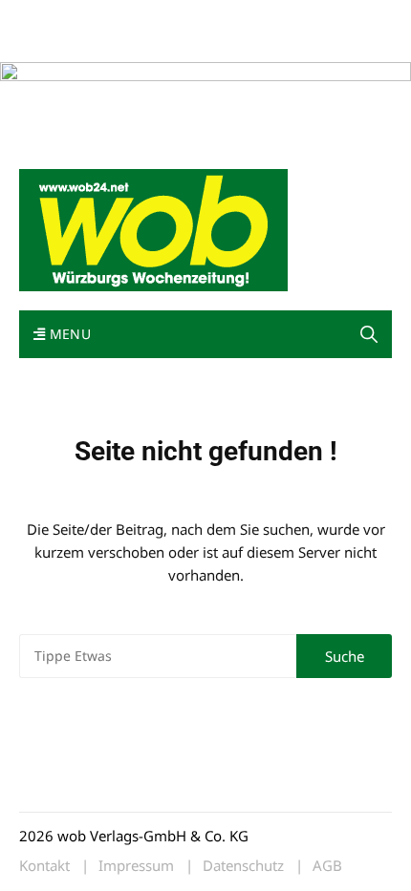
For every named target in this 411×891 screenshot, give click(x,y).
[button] (369, 334)
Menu (68, 334)
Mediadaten (53, 17)
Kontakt (237, 17)
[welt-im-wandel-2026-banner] (205, 104)
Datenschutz (243, 866)
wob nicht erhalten (151, 17)
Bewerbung (52, 40)
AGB (327, 866)
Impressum (302, 17)
